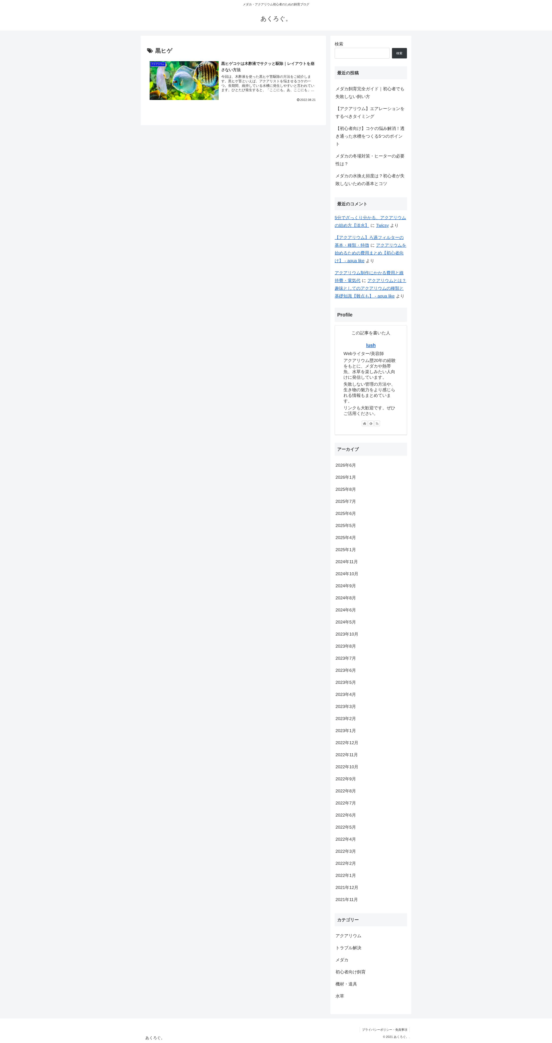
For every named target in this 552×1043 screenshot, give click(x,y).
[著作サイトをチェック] (364, 423)
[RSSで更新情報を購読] (377, 423)
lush (371, 345)
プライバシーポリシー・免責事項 (384, 1029)
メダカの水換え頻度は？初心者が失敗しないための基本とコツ (370, 179)
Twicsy (382, 225)
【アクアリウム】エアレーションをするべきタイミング (370, 112)
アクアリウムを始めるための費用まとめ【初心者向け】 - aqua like (370, 253)
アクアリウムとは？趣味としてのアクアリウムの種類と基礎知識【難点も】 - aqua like (370, 288)
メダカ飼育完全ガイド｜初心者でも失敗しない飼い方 (370, 92)
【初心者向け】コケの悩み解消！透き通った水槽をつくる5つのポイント (370, 136)
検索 (339, 44)
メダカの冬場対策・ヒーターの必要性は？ (370, 160)
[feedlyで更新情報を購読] (371, 423)
